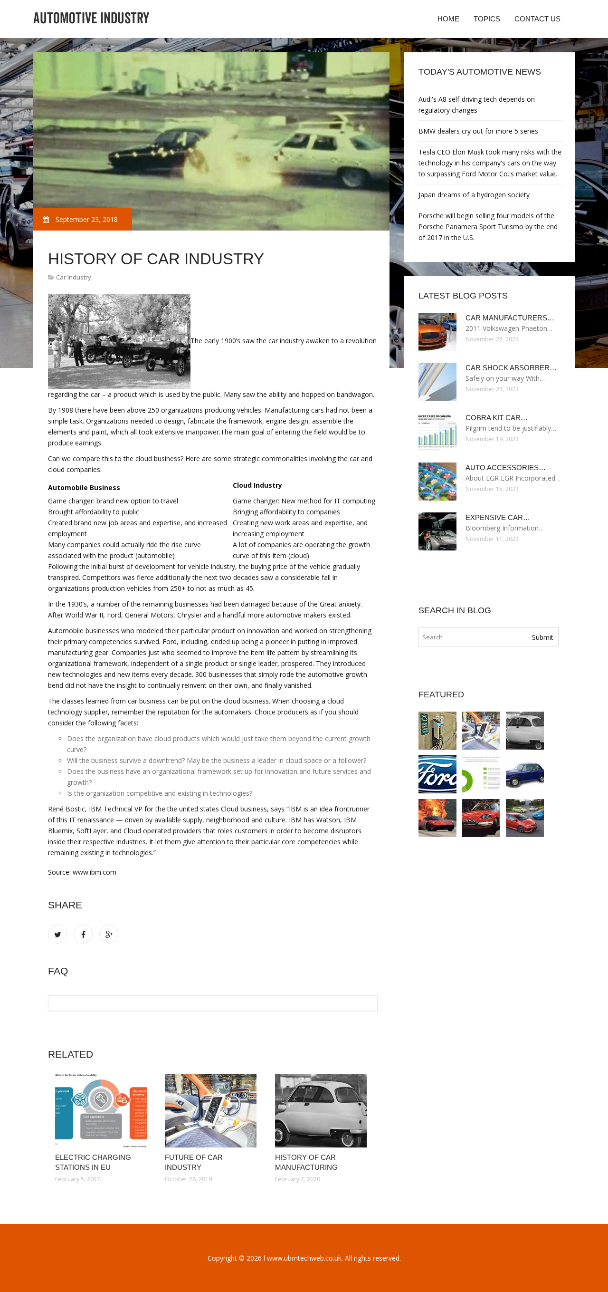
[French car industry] (481, 818)
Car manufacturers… (510, 318)
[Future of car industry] (212, 1110)
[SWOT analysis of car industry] (437, 774)
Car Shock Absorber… (511, 368)
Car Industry (73, 277)
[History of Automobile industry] (525, 774)
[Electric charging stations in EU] (103, 1110)
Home (448, 19)
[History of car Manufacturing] (322, 1110)
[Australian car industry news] (525, 818)
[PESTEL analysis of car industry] (481, 774)
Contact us (537, 19)
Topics (487, 19)
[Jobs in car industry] (437, 818)
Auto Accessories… (506, 467)
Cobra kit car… (497, 418)
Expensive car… (498, 517)
